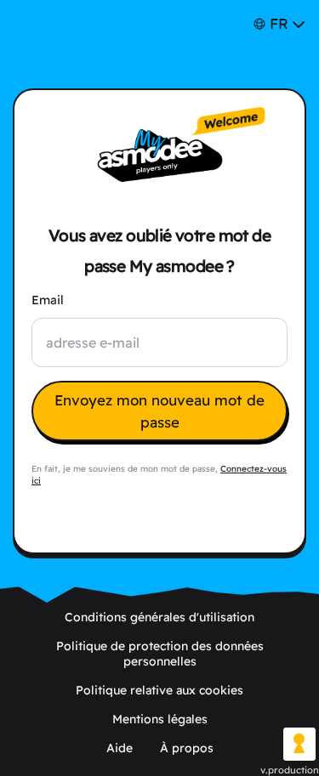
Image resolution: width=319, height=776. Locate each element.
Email (47, 300)
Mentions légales (160, 719)
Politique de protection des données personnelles (160, 653)
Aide (119, 748)
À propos (187, 748)
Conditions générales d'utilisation (159, 617)
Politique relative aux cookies (159, 690)
